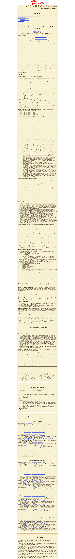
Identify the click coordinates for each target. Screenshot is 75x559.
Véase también (22, 19)
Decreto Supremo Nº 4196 (28, 51)
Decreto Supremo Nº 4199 (28, 54)
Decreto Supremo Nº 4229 (37, 31)
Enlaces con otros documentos (23, 18)
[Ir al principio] (56, 387)
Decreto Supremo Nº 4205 (28, 60)
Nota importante (21, 21)
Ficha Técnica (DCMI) (22, 17)
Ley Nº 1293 (49, 60)
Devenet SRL (27, 557)
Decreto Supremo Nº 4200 (28, 57)
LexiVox (19, 556)
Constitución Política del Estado (40, 37)
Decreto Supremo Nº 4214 (28, 63)
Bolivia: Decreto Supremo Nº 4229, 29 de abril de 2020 (28, 16)
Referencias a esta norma (24, 20)
